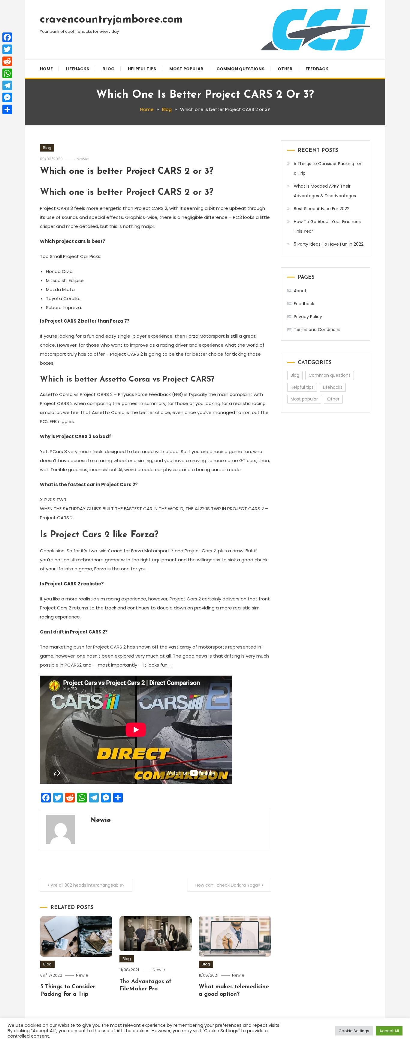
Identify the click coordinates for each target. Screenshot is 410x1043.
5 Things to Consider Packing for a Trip (327, 168)
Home (46, 69)
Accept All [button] (389, 1031)
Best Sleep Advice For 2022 (321, 209)
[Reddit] (7, 61)
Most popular (186, 69)
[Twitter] (7, 49)
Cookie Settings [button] (354, 1031)
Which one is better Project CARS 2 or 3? (126, 171)
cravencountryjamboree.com (111, 19)
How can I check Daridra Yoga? (227, 885)
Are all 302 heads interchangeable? (88, 885)
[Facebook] (7, 37)
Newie (83, 159)
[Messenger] (7, 97)
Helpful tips (142, 69)
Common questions (240, 69)
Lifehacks (77, 69)
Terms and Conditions (317, 330)
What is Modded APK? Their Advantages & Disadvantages (325, 191)
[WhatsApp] (7, 73)
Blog (108, 69)
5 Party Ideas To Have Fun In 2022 (328, 244)
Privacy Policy (308, 317)
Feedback (317, 69)
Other (285, 69)
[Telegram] (7, 85)
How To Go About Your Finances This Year (327, 226)
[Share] (7, 109)
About (300, 291)
